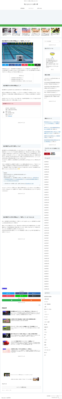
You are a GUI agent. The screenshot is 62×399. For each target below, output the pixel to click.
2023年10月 (46, 171)
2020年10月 (46, 263)
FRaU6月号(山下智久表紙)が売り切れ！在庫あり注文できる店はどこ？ (52, 87)
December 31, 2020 (29, 183)
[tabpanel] (6, 32)
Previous (1, 32)
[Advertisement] (31, 17)
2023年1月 (46, 194)
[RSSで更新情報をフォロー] (31, 300)
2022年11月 (46, 199)
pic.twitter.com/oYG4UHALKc (13, 180)
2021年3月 (46, 250)
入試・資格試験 (47, 304)
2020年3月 (46, 281)
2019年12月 (46, 289)
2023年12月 (46, 166)
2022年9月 (46, 205)
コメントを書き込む (21, 387)
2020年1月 (46, 286)
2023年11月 (46, 169)
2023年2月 (46, 192)
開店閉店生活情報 (47, 296)
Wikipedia (10, 116)
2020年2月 (46, 283)
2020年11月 (46, 261)
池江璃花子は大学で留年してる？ (17, 79)
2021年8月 (46, 238)
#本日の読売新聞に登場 (31, 179)
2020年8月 (46, 268)
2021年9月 (46, 235)
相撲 (45, 344)
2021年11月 (46, 230)
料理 (45, 329)
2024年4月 (46, 164)
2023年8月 (46, 177)
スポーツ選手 (5, 288)
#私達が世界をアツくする (22, 179)
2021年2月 (46, 253)
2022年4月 (46, 217)
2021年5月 (46, 245)
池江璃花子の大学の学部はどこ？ (17, 77)
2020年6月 (46, 273)
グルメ (45, 332)
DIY (45, 355)
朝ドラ (45, 352)
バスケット (46, 314)
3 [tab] (32, 37)
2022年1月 (46, 225)
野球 (45, 342)
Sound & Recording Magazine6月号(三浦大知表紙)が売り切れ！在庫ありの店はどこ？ (52, 96)
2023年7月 (46, 179)
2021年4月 (46, 248)
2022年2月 (46, 222)
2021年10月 (46, 233)
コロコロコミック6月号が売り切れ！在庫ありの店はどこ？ (52, 79)
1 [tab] (29, 37)
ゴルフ (45, 339)
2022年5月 (46, 215)
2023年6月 (46, 182)
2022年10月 (46, 202)
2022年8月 (46, 207)
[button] (37, 65)
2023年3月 (46, 189)
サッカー (46, 316)
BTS (45, 334)
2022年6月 (46, 212)
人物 (45, 306)
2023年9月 (46, 174)
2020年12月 (46, 258)
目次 (20, 75)
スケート (46, 347)
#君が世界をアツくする (12, 179)
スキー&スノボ (47, 350)
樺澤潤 (57, 123)
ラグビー (46, 319)
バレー (45, 311)
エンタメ (46, 301)
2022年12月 (46, 197)
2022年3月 (46, 220)
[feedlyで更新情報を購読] (11, 300)
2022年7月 (46, 210)
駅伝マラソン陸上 (47, 309)
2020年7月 (46, 271)
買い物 (45, 324)
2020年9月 (46, 266)
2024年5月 (46, 161)
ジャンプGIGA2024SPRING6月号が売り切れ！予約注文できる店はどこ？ (52, 91)
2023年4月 (46, 187)
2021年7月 (46, 240)
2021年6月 (46, 243)
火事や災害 (46, 299)
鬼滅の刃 (46, 327)
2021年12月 (46, 227)
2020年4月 (46, 278)
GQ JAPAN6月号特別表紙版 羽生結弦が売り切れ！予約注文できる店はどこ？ (52, 83)
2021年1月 (46, 255)
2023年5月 (46, 184)
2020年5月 (46, 276)
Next (60, 32)
